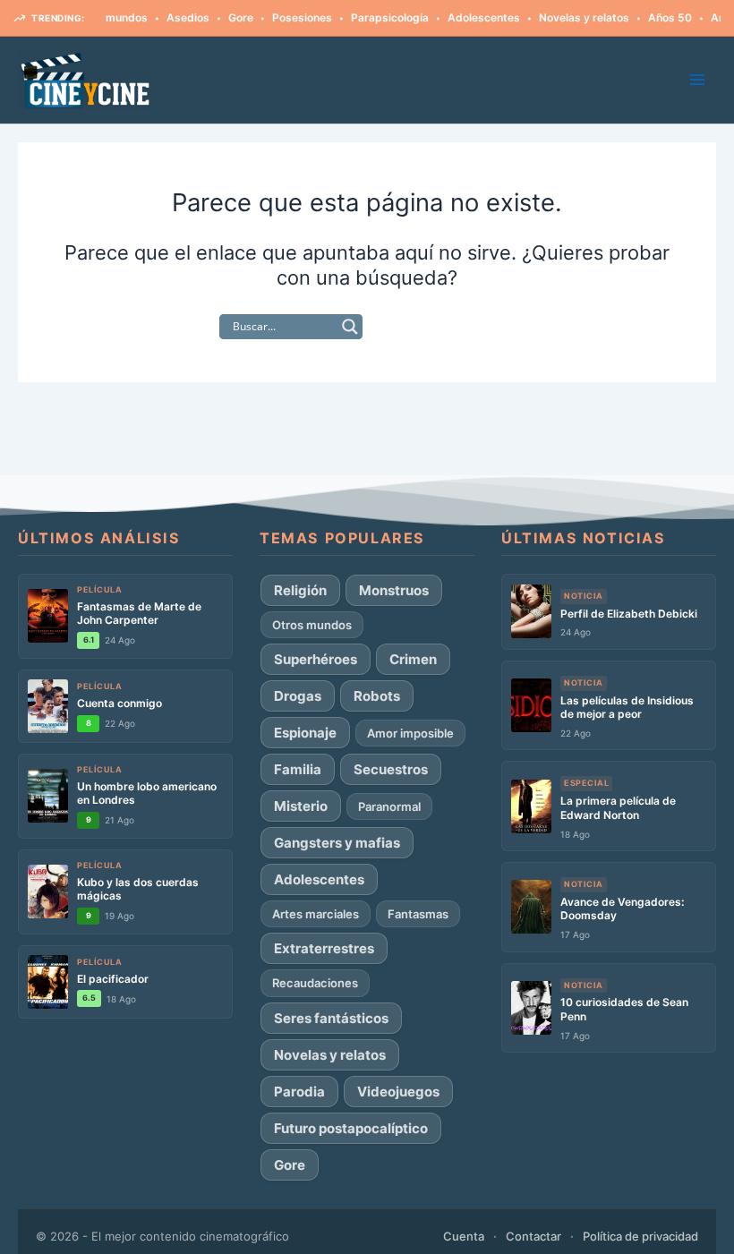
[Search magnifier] (350, 326)
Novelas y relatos (570, 17)
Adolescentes (469, 17)
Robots (377, 695)
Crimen (413, 659)
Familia (297, 769)
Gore (226, 17)
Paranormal (389, 806)
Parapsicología (375, 17)
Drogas (297, 695)
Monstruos (394, 590)
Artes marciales (315, 914)
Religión (300, 590)
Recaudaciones (315, 983)
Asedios (173, 17)
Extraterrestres (324, 948)
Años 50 (656, 17)
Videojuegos (398, 1091)
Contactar (533, 1236)
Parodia (299, 1091)
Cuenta (463, 1236)
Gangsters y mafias (337, 842)
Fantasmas (418, 914)
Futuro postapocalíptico (351, 1128)
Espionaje (305, 732)
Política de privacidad (640, 1236)
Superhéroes (315, 659)
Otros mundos (312, 625)
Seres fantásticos (331, 1018)
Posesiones (288, 17)
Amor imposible (410, 733)
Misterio (301, 806)
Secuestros (391, 769)
